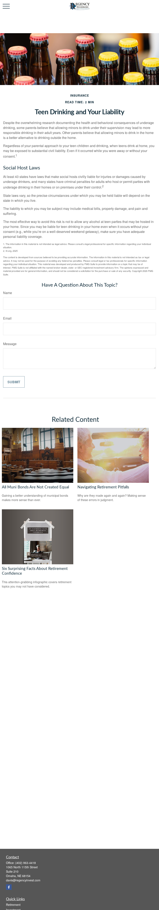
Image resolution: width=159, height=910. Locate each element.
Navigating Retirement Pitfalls (103, 487)
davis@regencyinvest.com (23, 880)
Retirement (13, 905)
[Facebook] (9, 887)
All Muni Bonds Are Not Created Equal (35, 487)
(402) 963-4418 (25, 863)
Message (10, 343)
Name (7, 292)
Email (7, 318)
